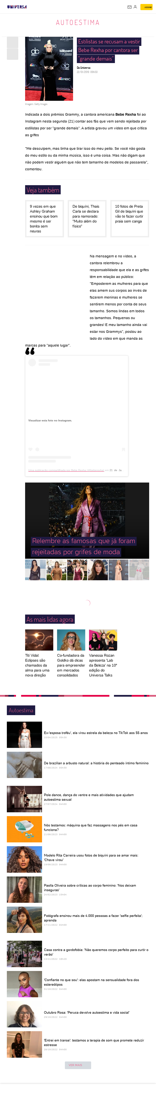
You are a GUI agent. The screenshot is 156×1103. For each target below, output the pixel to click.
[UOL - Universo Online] (29, 7)
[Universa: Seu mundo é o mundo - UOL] (17, 7)
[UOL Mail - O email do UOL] (129, 7)
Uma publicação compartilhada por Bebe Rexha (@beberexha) (66, 470)
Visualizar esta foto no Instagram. (50, 420)
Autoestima (78, 22)
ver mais (75, 1065)
